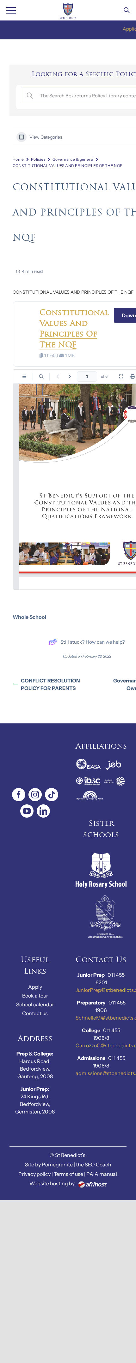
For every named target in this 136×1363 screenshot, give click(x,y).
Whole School (29, 617)
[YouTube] (27, 811)
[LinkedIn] (43, 811)
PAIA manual (101, 1174)
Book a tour (35, 995)
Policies (38, 159)
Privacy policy (34, 1174)
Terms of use (68, 1174)
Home (18, 159)
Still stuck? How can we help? (92, 642)
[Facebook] (18, 794)
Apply (35, 987)
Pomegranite (57, 1164)
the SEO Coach (93, 1164)
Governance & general (73, 159)
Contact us (35, 1013)
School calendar (35, 1004)
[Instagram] (35, 794)
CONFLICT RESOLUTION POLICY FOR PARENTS (50, 684)
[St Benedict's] (68, 10)
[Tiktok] (51, 794)
